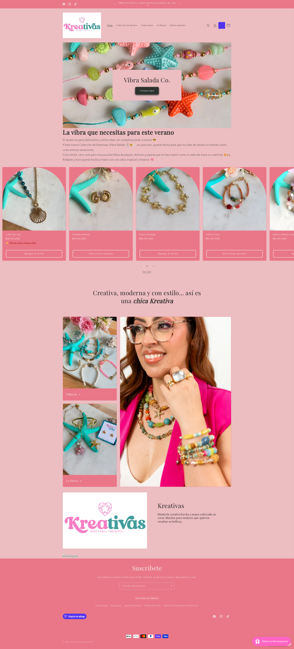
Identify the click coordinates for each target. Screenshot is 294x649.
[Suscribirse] (171, 586)
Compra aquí (147, 90)
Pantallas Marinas (81, 234)
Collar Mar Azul (13, 234)
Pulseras (71, 394)
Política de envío (152, 605)
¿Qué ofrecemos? (132, 605)
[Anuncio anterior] (114, 4)
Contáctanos (101, 605)
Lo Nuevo (72, 481)
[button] (208, 25)
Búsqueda (116, 605)
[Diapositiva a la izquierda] (140, 266)
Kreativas (74, 642)
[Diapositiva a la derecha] (153, 266)
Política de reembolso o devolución (181, 605)
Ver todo (147, 272)
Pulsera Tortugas (147, 234)
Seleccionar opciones (101, 253)
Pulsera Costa (213, 234)
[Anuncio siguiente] (179, 4)
